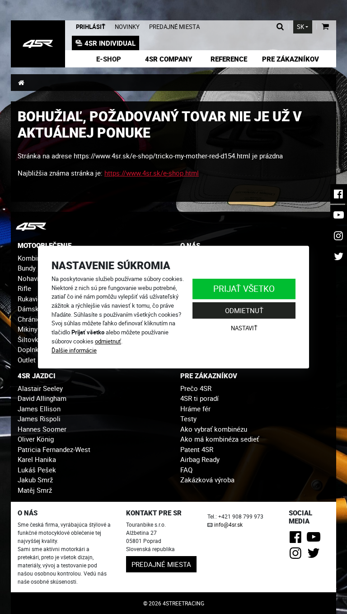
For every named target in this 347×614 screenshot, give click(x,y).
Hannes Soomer (42, 428)
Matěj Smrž (35, 490)
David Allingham (42, 398)
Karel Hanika (37, 459)
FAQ (186, 469)
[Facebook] (297, 539)
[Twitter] (315, 555)
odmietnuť (108, 341)
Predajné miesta (174, 27)
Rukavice (31, 298)
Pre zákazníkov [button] (290, 58)
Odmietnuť (244, 310)
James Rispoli (39, 418)
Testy (188, 418)
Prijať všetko (244, 288)
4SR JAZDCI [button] (37, 375)
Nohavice (32, 278)
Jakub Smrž (35, 479)
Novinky (127, 27)
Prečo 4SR (195, 388)
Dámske (30, 308)
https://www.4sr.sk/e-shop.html (151, 172)
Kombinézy (34, 257)
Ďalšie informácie (74, 350)
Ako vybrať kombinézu (213, 428)
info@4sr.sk (228, 524)
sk (300, 27)
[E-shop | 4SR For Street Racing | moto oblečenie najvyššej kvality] (38, 43)
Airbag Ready (200, 459)
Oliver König (36, 438)
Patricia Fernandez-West (54, 449)
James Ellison (39, 408)
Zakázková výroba (207, 479)
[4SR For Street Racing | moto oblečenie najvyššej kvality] (21, 82)
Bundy (27, 267)
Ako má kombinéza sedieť (219, 438)
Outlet (27, 359)
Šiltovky (30, 339)
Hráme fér (195, 408)
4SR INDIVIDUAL (110, 43)
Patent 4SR (196, 449)
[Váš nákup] (325, 27)
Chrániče (31, 319)
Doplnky (30, 349)
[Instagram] (297, 555)
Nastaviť (244, 328)
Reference (229, 58)
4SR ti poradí (199, 398)
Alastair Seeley (40, 388)
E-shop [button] (108, 58)
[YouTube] (315, 539)
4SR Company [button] (168, 58)
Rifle (24, 288)
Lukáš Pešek (37, 469)
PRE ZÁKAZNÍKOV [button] (208, 375)
